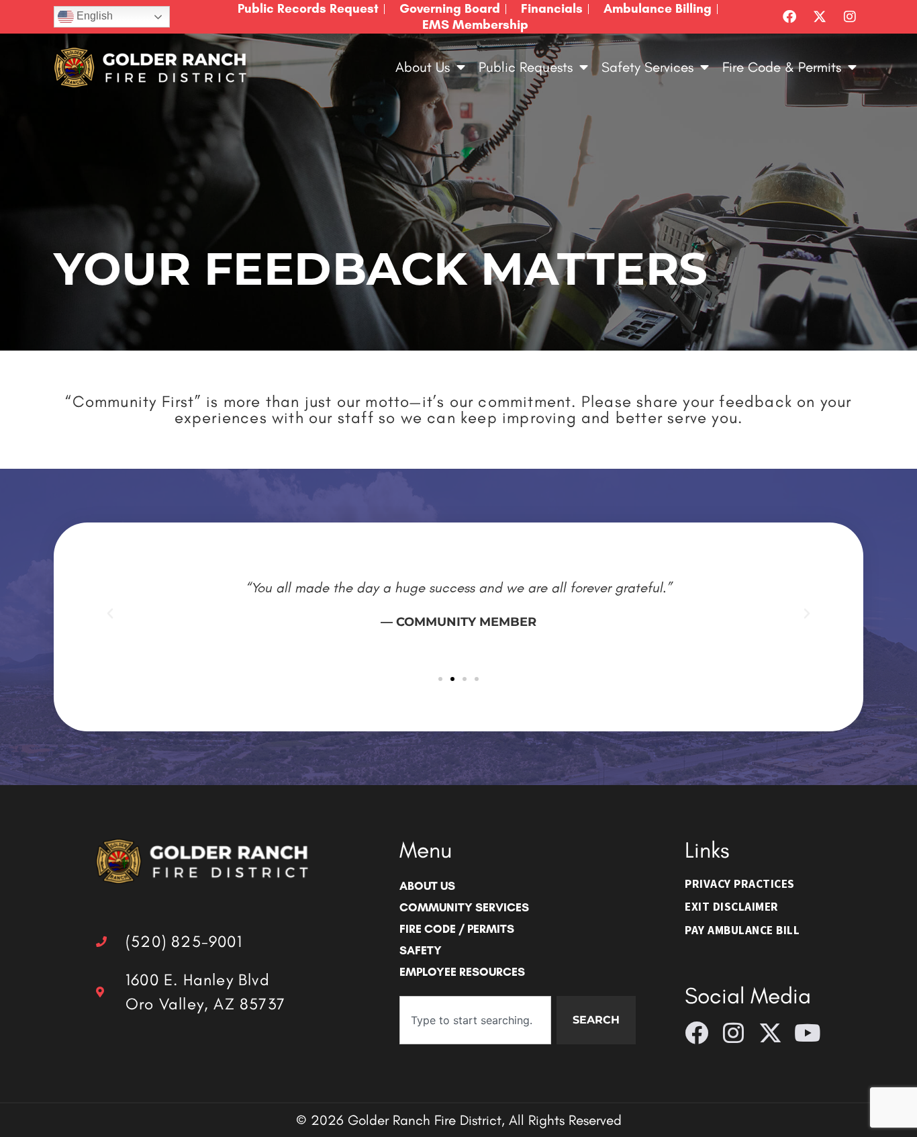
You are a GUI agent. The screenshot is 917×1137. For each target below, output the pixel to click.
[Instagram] (849, 16)
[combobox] (475, 1020)
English (93, 15)
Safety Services (647, 66)
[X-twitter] (819, 16)
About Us (422, 66)
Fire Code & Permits (781, 66)
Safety (420, 950)
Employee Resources (462, 971)
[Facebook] (789, 16)
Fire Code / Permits (456, 928)
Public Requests (526, 66)
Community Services (464, 907)
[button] (110, 614)
